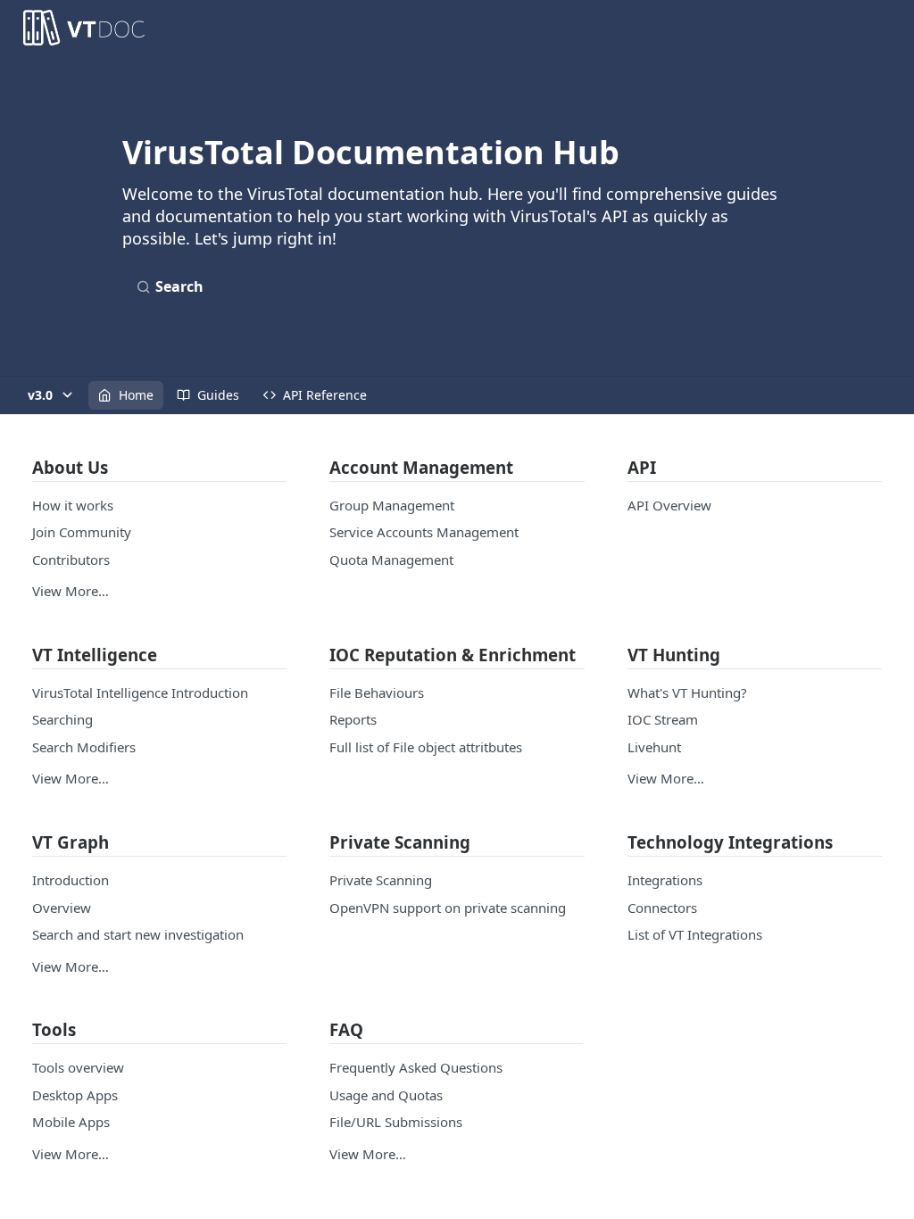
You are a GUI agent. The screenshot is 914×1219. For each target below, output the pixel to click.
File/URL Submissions (395, 1122)
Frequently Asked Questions (416, 1067)
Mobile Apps (71, 1122)
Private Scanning (380, 880)
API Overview (669, 505)
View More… (70, 591)
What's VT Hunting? (687, 692)
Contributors (71, 559)
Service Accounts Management (424, 532)
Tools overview (78, 1067)
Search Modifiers (84, 747)
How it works (72, 505)
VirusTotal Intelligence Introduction (140, 692)
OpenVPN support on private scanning (447, 907)
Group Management (391, 505)
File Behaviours (376, 692)
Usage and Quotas (386, 1095)
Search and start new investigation (138, 934)
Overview (61, 907)
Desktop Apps (75, 1095)
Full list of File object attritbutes (425, 747)
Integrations (664, 880)
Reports (353, 719)
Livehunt (654, 747)
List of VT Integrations (694, 934)
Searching (62, 719)
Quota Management (391, 559)
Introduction (70, 880)
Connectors (662, 907)
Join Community (81, 532)
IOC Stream (662, 719)
